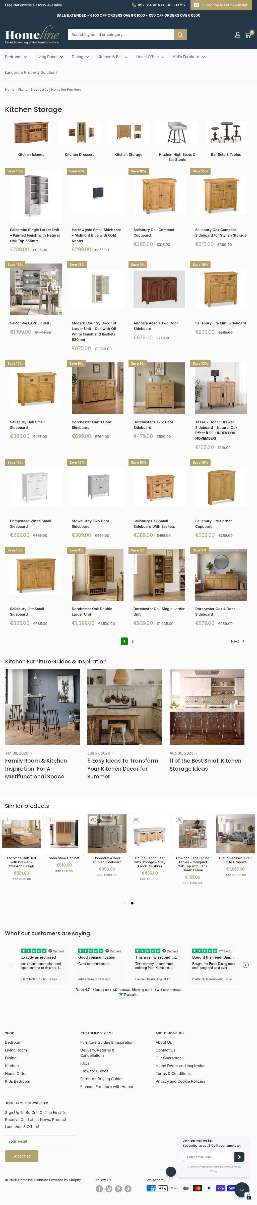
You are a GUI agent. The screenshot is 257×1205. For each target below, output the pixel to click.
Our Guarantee (169, 1058)
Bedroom (13, 56)
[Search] (180, 34)
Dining (77, 56)
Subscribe (22, 1156)
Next (235, 641)
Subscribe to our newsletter (224, 5)
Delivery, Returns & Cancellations (97, 1053)
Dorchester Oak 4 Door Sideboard (215, 611)
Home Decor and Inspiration (181, 1065)
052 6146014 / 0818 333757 (161, 5)
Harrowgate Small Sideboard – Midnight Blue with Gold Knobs (96, 235)
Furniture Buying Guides (101, 1078)
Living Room (46, 56)
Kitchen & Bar (110, 56)
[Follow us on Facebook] (99, 1188)
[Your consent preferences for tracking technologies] (248, 1196)
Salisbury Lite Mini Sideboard (220, 323)
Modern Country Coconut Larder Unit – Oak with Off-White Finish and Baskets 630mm (95, 331)
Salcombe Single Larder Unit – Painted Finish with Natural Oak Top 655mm (35, 235)
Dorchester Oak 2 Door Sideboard (153, 425)
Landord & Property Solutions (31, 72)
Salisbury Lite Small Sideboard (27, 611)
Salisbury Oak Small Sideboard (27, 425)
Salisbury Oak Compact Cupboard (154, 232)
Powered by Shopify (65, 1180)
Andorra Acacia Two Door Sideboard (156, 326)
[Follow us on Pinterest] (118, 1188)
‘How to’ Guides (94, 1071)
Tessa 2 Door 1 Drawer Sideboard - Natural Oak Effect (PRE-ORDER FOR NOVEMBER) (216, 430)
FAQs (84, 1063)
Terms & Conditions (173, 1073)
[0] (248, 35)
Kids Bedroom (17, 1081)
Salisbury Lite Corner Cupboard (213, 524)
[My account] (237, 34)
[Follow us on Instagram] (108, 1188)
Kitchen (12, 1065)
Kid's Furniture (186, 56)
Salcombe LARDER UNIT (30, 323)
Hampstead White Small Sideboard (30, 524)
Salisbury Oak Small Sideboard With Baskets (154, 524)
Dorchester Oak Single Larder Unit (159, 611)
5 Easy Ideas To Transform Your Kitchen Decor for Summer (122, 768)
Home (9, 89)
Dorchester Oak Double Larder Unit (92, 611)
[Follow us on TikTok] (128, 1188)
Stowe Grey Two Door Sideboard (90, 524)
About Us (164, 1042)
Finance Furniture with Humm (106, 1086)
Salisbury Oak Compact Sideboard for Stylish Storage (220, 232)
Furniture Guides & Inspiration (107, 1042)
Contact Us (165, 1050)
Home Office (147, 56)
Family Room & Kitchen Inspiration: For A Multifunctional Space (36, 768)
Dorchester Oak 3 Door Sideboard (92, 425)
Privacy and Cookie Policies (180, 1081)
